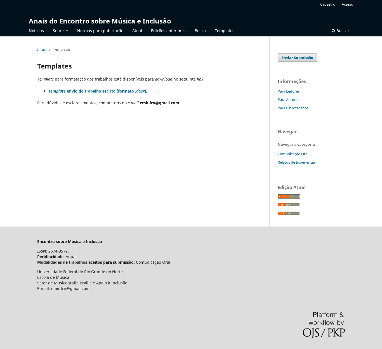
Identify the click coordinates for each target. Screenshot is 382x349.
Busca (200, 30)
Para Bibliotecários (293, 107)
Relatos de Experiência (296, 162)
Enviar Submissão (297, 57)
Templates (224, 30)
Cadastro (327, 4)
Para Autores (288, 99)
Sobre (59, 30)
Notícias (36, 30)
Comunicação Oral (293, 153)
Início (41, 49)
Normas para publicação (100, 30)
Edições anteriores (168, 30)
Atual (137, 30)
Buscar (342, 30)
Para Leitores (289, 91)
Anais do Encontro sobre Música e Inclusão (100, 20)
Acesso (347, 4)
